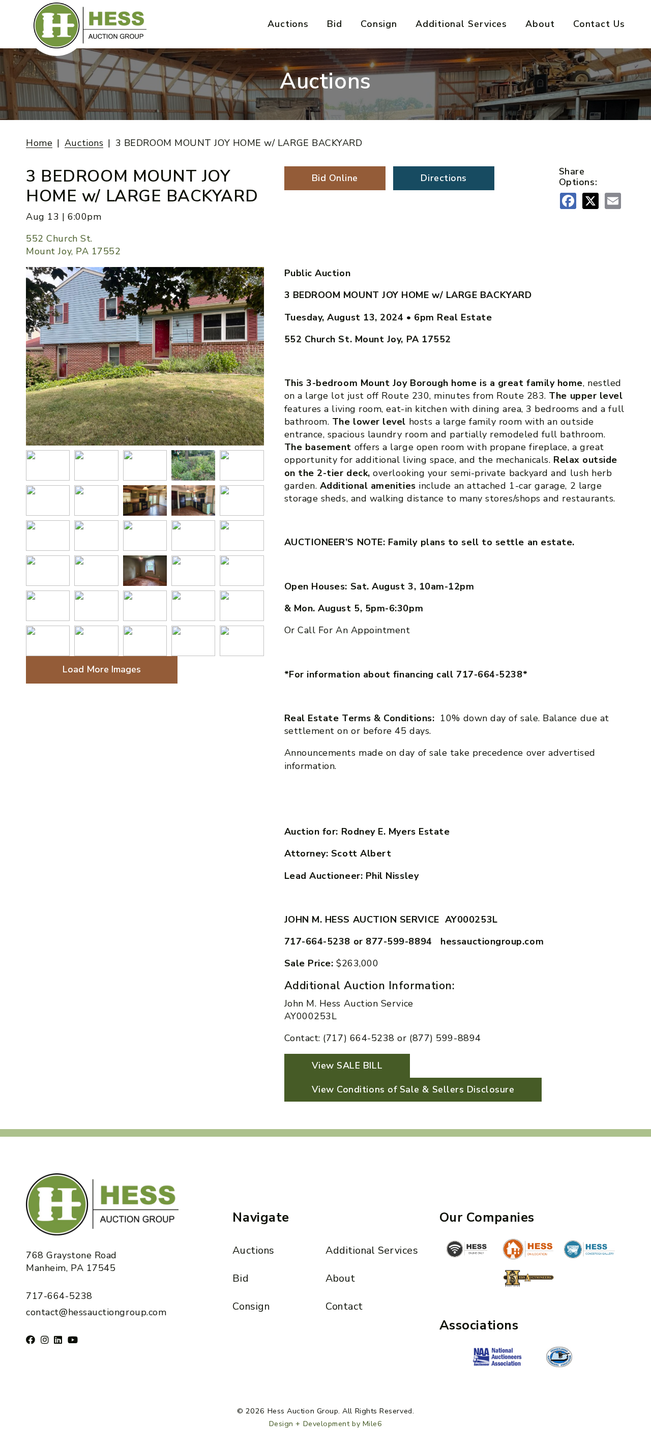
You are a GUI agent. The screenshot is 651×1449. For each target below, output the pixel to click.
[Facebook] (31, 1339)
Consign (379, 24)
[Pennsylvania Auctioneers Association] (559, 1357)
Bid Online (335, 178)
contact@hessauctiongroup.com (96, 1312)
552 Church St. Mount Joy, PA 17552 (73, 244)
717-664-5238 (59, 1296)
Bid (334, 24)
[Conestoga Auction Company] (589, 1250)
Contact (344, 1306)
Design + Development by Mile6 (325, 1423)
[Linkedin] (58, 1339)
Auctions (288, 24)
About (540, 24)
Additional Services (461, 24)
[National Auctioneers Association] (497, 1358)
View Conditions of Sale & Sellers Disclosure (413, 1089)
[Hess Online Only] (466, 1249)
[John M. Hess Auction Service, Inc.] (528, 1249)
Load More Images (102, 669)
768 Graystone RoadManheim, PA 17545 (71, 1261)
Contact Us (599, 24)
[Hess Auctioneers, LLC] (528, 1280)
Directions (443, 178)
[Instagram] (45, 1339)
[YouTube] (73, 1339)
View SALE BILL (347, 1065)
